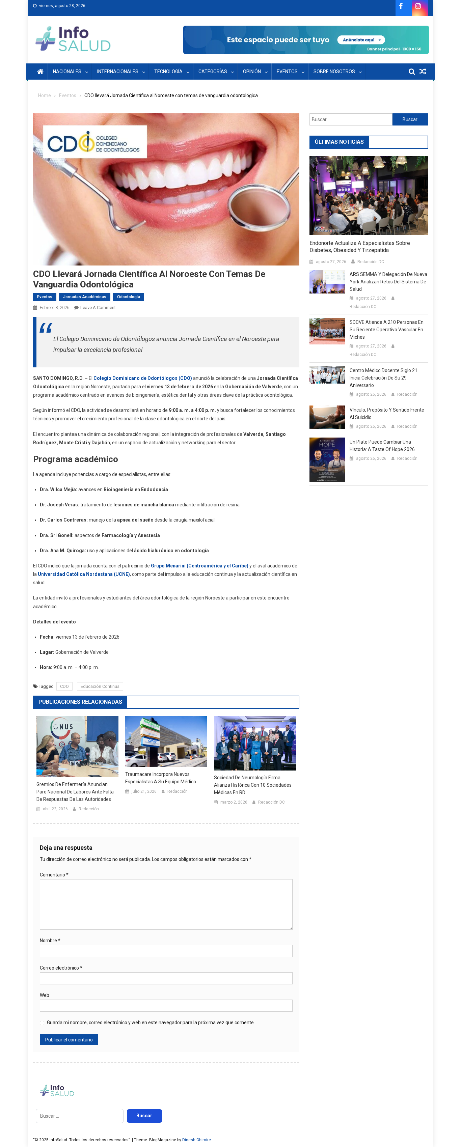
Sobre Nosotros (334, 71)
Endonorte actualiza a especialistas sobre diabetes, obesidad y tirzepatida (359, 246)
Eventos (287, 71)
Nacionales (67, 71)
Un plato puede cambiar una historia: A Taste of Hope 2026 (382, 445)
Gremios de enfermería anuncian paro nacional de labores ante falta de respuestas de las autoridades (75, 792)
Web (44, 995)
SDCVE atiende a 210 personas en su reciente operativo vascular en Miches (387, 329)
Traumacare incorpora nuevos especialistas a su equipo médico (160, 778)
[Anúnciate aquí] (306, 40)
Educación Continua (100, 686)
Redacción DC (271, 802)
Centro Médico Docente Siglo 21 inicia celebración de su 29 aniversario (383, 378)
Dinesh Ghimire (196, 1140)
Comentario (54, 874)
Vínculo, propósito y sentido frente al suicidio (387, 413)
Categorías (212, 71)
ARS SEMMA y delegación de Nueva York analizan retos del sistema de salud (388, 282)
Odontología (128, 297)
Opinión (252, 71)
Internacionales (117, 71)
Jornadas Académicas (84, 297)
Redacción (89, 809)
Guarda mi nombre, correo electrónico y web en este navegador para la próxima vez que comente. (151, 1022)
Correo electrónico (61, 968)
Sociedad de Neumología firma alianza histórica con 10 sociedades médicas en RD (253, 785)
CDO (64, 686)
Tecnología (168, 71)
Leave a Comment (98, 307)
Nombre (50, 940)
